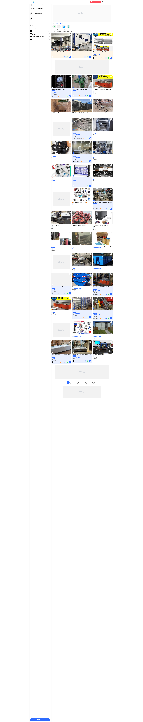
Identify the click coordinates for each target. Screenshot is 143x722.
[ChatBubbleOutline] (65, 57)
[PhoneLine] (70, 57)
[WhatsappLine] (67, 57)
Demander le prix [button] (97, 92)
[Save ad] (70, 34)
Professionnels (39, 27)
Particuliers (33, 27)
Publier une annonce (96, 1)
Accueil (54, 23)
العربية (108, 1)
